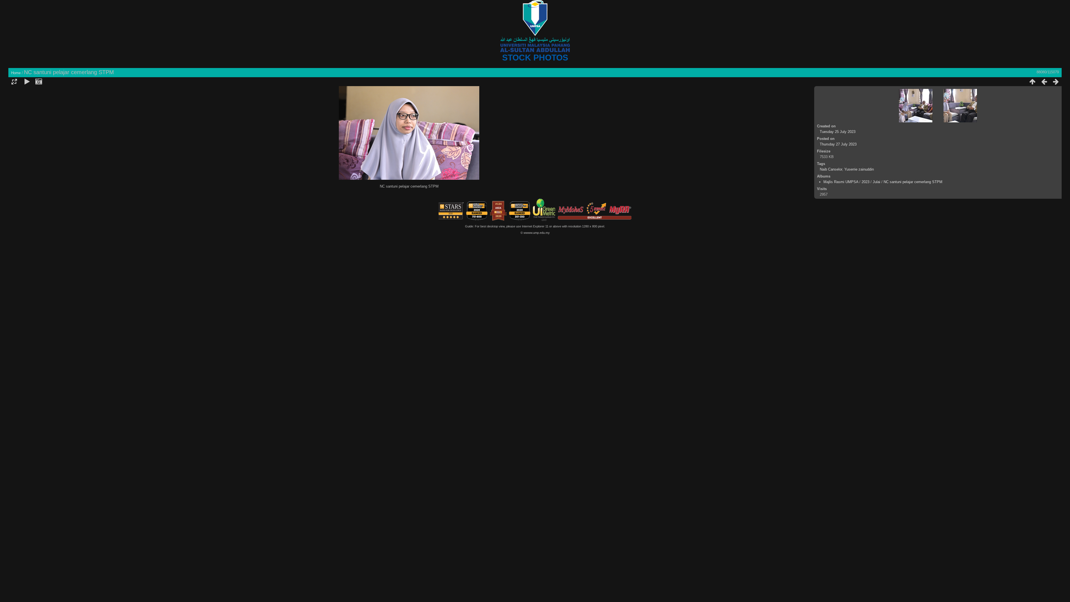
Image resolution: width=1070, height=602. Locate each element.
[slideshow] (27, 82)
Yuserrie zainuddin (859, 169)
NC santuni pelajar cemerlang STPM (913, 182)
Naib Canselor (831, 169)
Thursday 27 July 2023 (838, 144)
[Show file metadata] (39, 82)
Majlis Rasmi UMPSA (840, 182)
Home (16, 73)
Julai (876, 182)
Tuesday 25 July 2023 (837, 132)
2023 (865, 182)
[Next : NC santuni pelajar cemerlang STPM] (1056, 82)
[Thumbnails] (1032, 82)
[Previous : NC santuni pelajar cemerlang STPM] (1044, 82)
